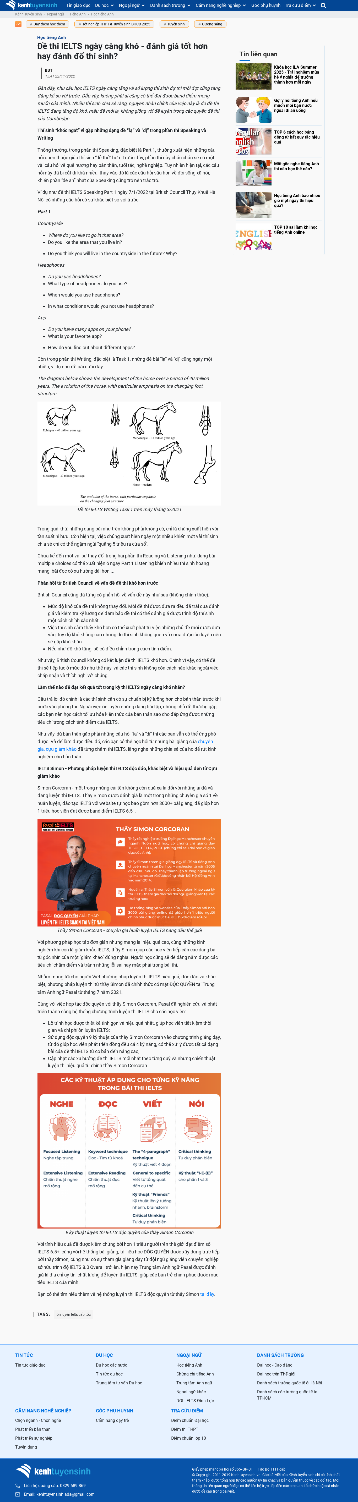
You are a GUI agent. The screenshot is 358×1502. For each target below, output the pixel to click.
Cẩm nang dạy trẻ (112, 1420)
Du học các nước (111, 1365)
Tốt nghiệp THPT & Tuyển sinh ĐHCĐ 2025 (116, 24)
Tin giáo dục (78, 5)
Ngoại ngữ (129, 5)
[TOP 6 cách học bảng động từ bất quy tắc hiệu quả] (279, 140)
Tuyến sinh (176, 24)
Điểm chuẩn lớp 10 (188, 1438)
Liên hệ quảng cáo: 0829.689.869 (55, 1485)
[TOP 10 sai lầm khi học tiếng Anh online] (279, 235)
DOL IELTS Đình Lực (195, 1400)
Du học (102, 5)
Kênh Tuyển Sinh (28, 14)
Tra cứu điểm (298, 5)
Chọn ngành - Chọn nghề (38, 1420)
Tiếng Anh (77, 14)
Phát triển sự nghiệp (33, 1438)
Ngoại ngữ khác (191, 1391)
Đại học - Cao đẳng (274, 1365)
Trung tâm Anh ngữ (194, 1382)
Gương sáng (212, 24)
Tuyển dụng (26, 1447)
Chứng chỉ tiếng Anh (195, 1374)
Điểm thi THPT (184, 1429)
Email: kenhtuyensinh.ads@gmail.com (59, 1494)
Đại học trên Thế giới (276, 1374)
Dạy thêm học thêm (49, 24)
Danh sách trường (167, 5)
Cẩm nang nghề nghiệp (218, 5)
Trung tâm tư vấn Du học (119, 1382)
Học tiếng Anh (102, 14)
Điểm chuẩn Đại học (190, 1420)
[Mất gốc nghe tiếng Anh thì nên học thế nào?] (279, 171)
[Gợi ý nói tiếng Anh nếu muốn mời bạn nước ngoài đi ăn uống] (279, 108)
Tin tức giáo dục (30, 1365)
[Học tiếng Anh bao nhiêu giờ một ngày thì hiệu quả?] (279, 203)
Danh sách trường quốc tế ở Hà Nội (289, 1382)
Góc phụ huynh (265, 5)
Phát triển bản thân (33, 1429)
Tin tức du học (109, 1374)
